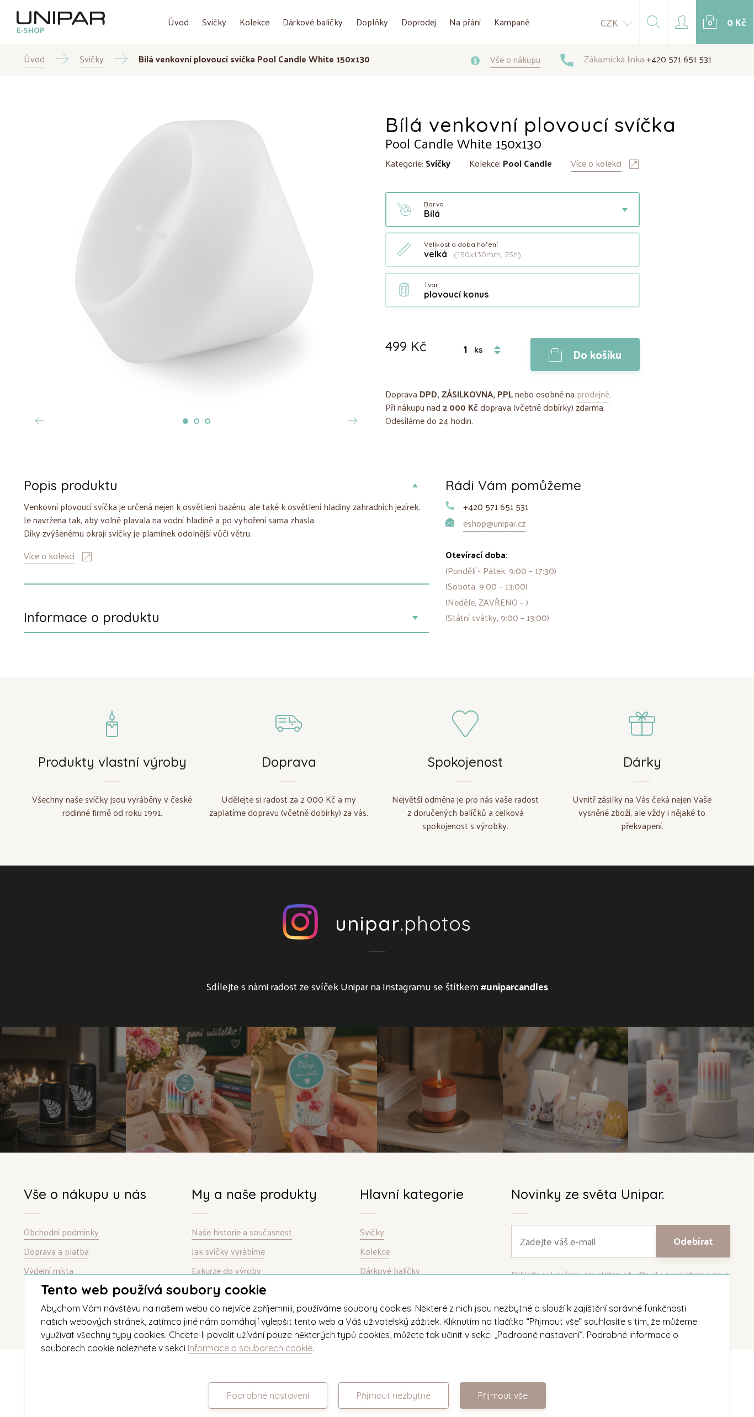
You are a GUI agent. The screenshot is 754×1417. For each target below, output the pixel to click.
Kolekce (254, 22)
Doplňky (372, 22)
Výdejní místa (48, 1271)
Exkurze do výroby (226, 1271)
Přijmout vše (503, 1395)
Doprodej (418, 22)
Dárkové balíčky (313, 22)
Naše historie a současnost (242, 1232)
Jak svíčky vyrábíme (228, 1251)
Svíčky (214, 22)
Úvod (178, 22)
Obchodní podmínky (61, 1232)
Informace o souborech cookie (250, 1348)
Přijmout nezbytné (394, 1395)
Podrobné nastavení (268, 1395)
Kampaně (511, 22)
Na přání (465, 22)
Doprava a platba (56, 1251)
